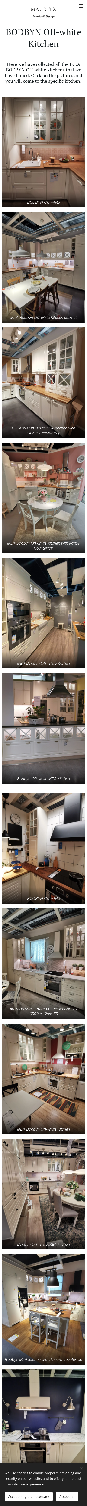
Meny (81, 6)
